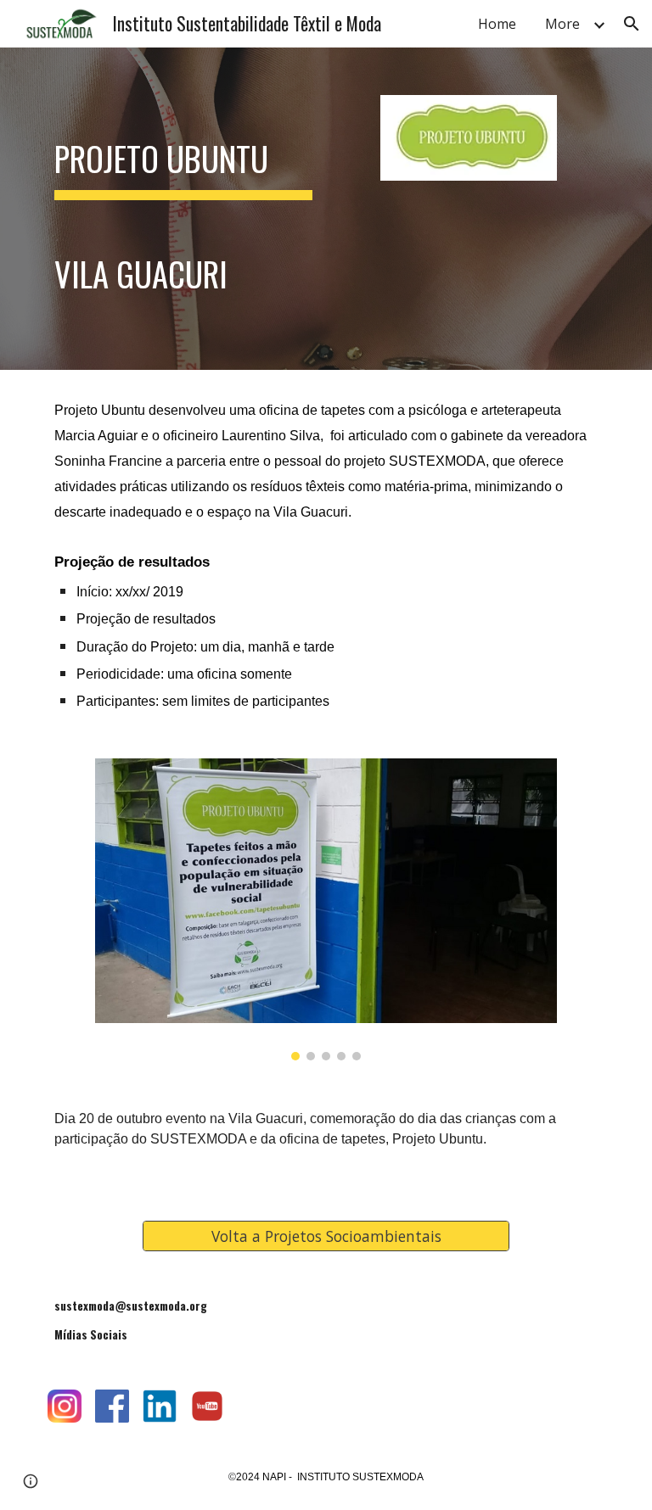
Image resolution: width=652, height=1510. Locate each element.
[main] (183, 208)
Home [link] (497, 23)
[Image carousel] (325, 909)
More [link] (562, 23)
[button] (631, 23)
